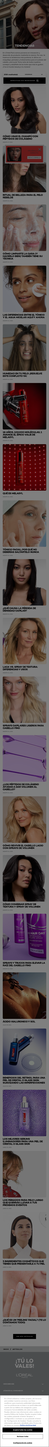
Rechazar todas (22, 1436)
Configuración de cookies (22, 1443)
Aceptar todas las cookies (22, 1430)
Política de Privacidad (28, 1425)
